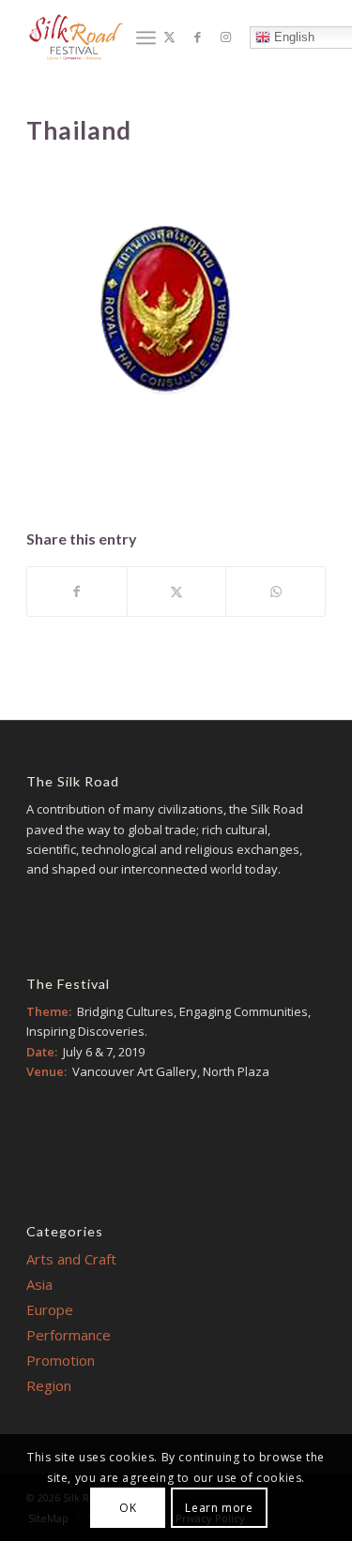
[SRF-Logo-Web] (76, 37)
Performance (68, 1334)
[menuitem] (146, 37)
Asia (39, 1284)
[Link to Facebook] (198, 37)
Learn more (219, 1508)
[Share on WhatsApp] (275, 591)
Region (48, 1385)
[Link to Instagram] (226, 37)
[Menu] (146, 37)
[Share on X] (177, 591)
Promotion (60, 1360)
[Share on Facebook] (77, 591)
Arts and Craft (71, 1258)
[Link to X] (170, 37)
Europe (49, 1309)
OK (127, 1508)
